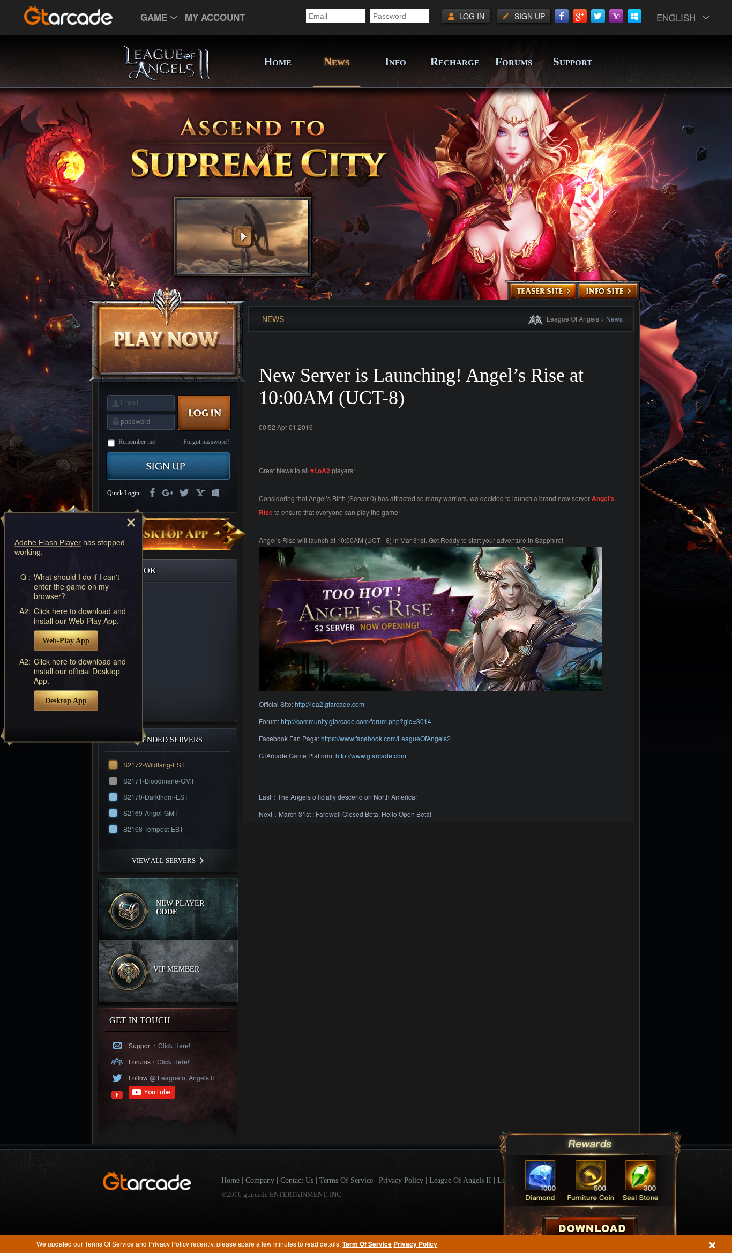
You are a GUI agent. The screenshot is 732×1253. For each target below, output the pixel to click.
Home (230, 1180)
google (167, 493)
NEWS (336, 61)
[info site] (608, 291)
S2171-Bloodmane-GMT (159, 780)
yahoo (200, 493)
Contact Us (296, 1180)
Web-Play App (65, 640)
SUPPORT (572, 61)
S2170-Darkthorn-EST (155, 796)
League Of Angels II (460, 1180)
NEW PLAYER (180, 907)
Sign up (529, 16)
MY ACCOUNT (215, 17)
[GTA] (147, 1188)
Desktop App (66, 700)
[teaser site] (543, 291)
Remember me (136, 441)
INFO (395, 61)
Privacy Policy (415, 1244)
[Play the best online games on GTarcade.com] (68, 15)
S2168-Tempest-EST (153, 828)
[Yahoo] (616, 16)
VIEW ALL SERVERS (164, 860)
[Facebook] (562, 16)
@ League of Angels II (181, 1077)
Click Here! (174, 1045)
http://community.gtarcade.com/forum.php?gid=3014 (356, 721)
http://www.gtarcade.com (370, 755)
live (216, 493)
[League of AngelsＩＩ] (166, 78)
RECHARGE (454, 61)
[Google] (580, 16)
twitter (183, 493)
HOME (278, 61)
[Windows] (634, 16)
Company (259, 1180)
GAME (153, 17)
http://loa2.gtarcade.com (329, 703)
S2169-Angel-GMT (150, 812)
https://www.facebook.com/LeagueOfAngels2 (386, 738)
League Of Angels (573, 318)
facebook (151, 493)
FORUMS (513, 61)
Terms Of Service (346, 1180)
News (614, 318)
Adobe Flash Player (47, 542)
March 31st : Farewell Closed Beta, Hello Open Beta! (355, 813)
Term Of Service (367, 1244)
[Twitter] (598, 16)
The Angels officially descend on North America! (347, 796)
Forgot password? (206, 441)
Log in (471, 16)
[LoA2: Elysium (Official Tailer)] (243, 236)
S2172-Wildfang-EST (154, 764)
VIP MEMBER (176, 969)
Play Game (167, 334)
